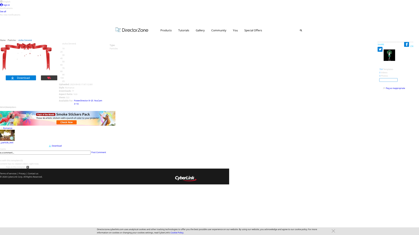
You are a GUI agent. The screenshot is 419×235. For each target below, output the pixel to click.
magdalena (386, 66)
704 (381, 69)
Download (57, 145)
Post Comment (98, 152)
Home (3, 40)
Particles (12, 40)
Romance (7, 128)
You (235, 30)
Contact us (33, 173)
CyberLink (12, 176)
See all (3, 11)
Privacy (22, 173)
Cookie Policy (177, 232)
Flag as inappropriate (395, 88)
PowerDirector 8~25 (83, 100)
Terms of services (8, 173)
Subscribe (388, 79)
